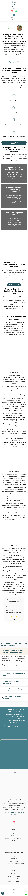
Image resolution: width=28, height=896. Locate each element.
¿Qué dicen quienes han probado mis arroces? (14, 839)
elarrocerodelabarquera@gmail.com (14, 863)
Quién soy (14, 835)
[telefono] (14, 62)
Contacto (14, 845)
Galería (14, 842)
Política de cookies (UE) (14, 881)
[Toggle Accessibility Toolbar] (2, 893)
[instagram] (12, 11)
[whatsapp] (16, 11)
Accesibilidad (14, 878)
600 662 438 (14, 858)
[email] (18, 62)
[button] (14, 15)
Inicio (14, 833)
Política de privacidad (14, 876)
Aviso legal (14, 873)
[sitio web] (8, 28)
